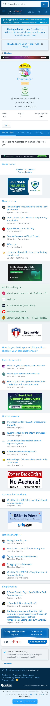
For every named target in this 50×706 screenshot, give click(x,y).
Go (44, 4)
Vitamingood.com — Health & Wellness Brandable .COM (27, 293)
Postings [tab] (39, 132)
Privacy (5, 680)
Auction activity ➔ (11, 287)
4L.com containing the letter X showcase (26, 432)
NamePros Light (18, 670)
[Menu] (4, 11)
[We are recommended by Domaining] (6, 686)
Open (24, 43)
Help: (31, 43)
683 (41, 116)
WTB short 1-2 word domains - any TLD (26, 548)
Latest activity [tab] (24, 132)
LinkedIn (31, 169)
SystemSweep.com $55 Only (20, 228)
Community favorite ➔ (14, 494)
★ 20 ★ (25, 84)
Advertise (17, 675)
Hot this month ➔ (11, 534)
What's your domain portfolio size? (23, 373)
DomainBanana (25, 606)
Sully (19, 505)
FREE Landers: (14, 43)
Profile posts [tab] (8, 132)
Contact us (6, 675)
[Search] (46, 11)
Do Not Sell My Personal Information (17, 677)
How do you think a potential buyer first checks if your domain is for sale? (23, 349)
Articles (29, 172)
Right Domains (22, 258)
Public (37, 43)
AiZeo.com (12, 244)
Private (25, 46)
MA (37, 98)
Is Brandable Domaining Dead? (21, 451)
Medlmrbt (17, 247)
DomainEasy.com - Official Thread (23, 236)
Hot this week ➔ (10, 416)
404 (4, 116)
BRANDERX (18, 231)
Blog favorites (9, 586)
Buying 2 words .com (17, 540)
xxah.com (11, 299)
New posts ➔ (9, 201)
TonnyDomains (22, 212)
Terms (36, 677)
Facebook (19, 169)
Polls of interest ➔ (11, 360)
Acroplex (19, 622)
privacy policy (33, 694)
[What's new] (39, 11)
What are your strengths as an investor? (26, 365)
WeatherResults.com (16, 311)
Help (12, 680)
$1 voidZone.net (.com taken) (21, 305)
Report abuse (28, 675)
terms (41, 694)
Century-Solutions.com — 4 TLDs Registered (27, 317)
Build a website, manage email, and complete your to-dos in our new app (25, 32)
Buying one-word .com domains (22, 556)
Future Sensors (24, 239)
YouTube (21, 172)
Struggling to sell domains (19, 564)
